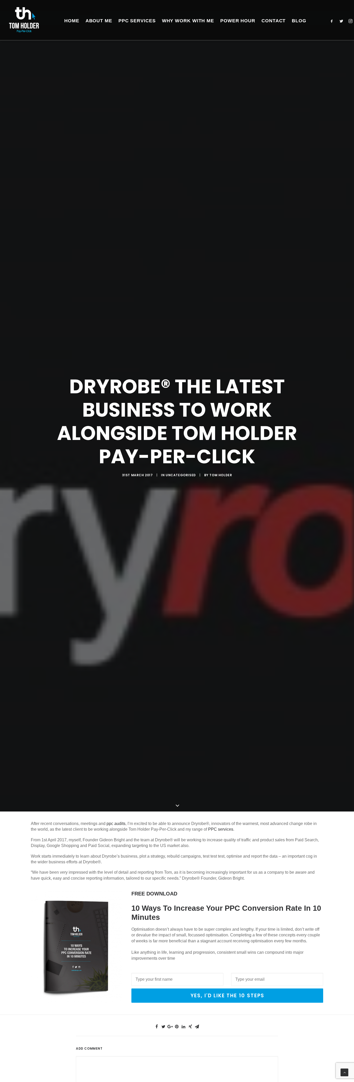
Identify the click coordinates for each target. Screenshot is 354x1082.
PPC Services (137, 20)
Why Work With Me (188, 20)
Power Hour (237, 20)
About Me (99, 20)
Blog (299, 20)
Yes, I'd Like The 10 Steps (227, 995)
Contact (273, 20)
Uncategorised (181, 475)
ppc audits (116, 823)
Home (71, 20)
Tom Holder (220, 475)
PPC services (220, 829)
